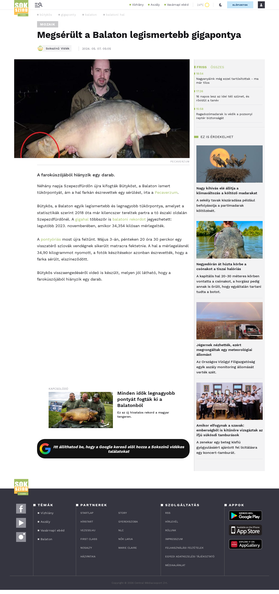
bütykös (46, 14)
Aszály (155, 4)
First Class (88, 539)
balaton (91, 14)
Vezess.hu (87, 530)
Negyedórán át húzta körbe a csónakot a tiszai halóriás (221, 266)
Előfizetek (240, 5)
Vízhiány (138, 4)
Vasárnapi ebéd (178, 4)
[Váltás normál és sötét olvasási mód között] (220, 4)
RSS (167, 512)
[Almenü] (38, 5)
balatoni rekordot (129, 219)
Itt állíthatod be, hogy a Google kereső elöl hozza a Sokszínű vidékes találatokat (118, 449)
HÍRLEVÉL (171, 521)
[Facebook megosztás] (19, 176)
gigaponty (68, 14)
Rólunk (170, 530)
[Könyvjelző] (19, 201)
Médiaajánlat (175, 565)
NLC (121, 530)
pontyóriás (51, 239)
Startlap (86, 512)
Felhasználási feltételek (184, 547)
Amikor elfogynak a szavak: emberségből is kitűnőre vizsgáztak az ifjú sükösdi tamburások (229, 430)
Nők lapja (125, 539)
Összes (217, 67)
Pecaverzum (166, 192)
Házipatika (87, 556)
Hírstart (86, 521)
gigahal (81, 219)
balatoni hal (115, 14)
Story (122, 512)
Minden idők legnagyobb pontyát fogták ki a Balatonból (146, 399)
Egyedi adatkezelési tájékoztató (189, 556)
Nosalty (86, 547)
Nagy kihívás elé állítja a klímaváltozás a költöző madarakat (226, 190)
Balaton (46, 539)
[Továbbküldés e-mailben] (19, 188)
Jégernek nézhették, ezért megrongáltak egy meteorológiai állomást (224, 350)
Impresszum (174, 539)
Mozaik (47, 24)
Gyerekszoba (128, 521)
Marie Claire (127, 547)
